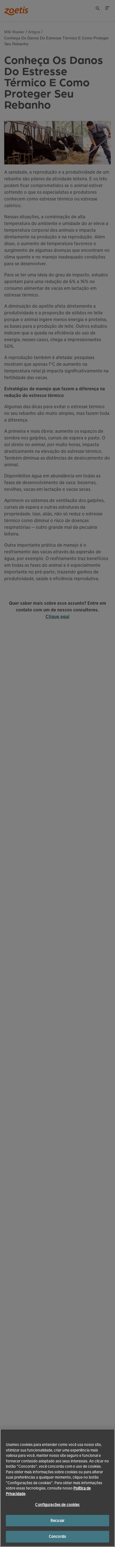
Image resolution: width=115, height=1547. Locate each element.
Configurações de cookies (57, 1505)
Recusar (57, 1521)
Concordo (57, 1536)
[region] (57, 1488)
